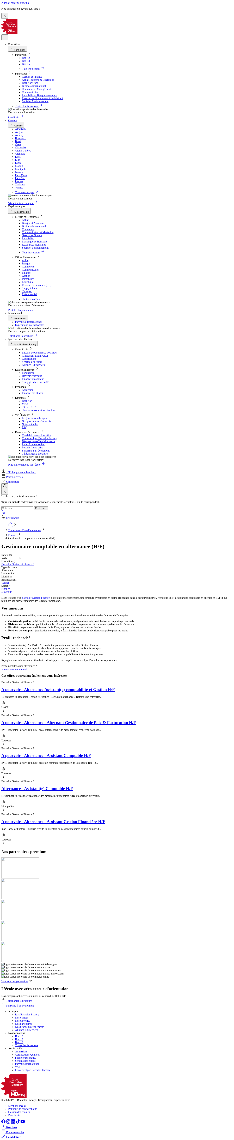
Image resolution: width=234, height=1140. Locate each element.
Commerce (28, 229)
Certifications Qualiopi (27, 1054)
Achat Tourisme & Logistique (38, 79)
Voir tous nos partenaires (14, 981)
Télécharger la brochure (35, 453)
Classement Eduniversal (35, 355)
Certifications (29, 358)
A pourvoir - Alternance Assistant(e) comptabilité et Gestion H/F (58, 689)
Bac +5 (26, 64)
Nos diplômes (22, 1020)
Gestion (26, 275)
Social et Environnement (35, 101)
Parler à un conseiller (33, 444)
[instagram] (8, 1122)
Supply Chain (29, 288)
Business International (34, 85)
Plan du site (14, 1115)
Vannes (5, 582)
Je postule (6, 591)
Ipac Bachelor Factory (27, 1014)
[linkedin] (13, 1122)
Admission (28, 389)
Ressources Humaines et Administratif (42, 98)
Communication (30, 92)
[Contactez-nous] (3, 513)
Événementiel (29, 294)
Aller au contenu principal (15, 2)
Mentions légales (17, 1105)
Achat (25, 219)
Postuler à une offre (32, 447)
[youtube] (23, 1122)
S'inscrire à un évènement (36, 450)
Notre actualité (30, 424)
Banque (26, 263)
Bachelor (27, 400)
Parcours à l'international (28, 321)
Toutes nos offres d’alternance (24, 530)
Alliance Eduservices (33, 364)
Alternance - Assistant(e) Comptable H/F (37, 788)
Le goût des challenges (34, 418)
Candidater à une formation (36, 435)
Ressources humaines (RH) (36, 285)
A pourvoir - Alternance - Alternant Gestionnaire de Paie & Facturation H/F (68, 722)
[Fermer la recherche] (4, 492)
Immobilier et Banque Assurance (39, 95)
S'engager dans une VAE (35, 382)
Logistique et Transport (34, 241)
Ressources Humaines (34, 244)
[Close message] (4, 16)
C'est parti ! (40, 508)
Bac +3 (26, 60)
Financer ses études (32, 393)
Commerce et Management (36, 89)
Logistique (27, 282)
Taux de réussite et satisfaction (38, 410)
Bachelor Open (30, 82)
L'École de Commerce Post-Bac (39, 352)
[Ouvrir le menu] (4, 37)
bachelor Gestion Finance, (35, 597)
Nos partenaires (23, 1023)
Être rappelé (12, 517)
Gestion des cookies (19, 1112)
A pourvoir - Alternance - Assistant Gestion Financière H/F (53, 821)
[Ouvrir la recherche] (4, 486)
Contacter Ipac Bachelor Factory (39, 438)
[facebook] (3, 1122)
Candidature (12, 481)
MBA (25, 404)
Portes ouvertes (14, 476)
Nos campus (21, 1017)
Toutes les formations (26, 1045)
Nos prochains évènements (36, 421)
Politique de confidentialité (22, 1108)
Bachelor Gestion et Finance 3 (17, 564)
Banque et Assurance (33, 223)
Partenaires (28, 372)
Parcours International (27, 1063)
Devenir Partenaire (32, 375)
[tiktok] (18, 1122)
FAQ (24, 427)
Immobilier (28, 238)
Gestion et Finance (32, 76)
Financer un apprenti (33, 378)
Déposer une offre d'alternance (38, 441)
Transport (27, 291)
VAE (18, 1066)
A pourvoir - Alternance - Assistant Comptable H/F (46, 755)
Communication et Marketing (38, 232)
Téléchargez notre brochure (21, 472)
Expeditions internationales (29, 325)
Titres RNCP (29, 407)
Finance (26, 272)
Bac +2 (26, 57)
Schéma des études (32, 361)
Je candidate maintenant (14, 669)
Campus (12, 120)
